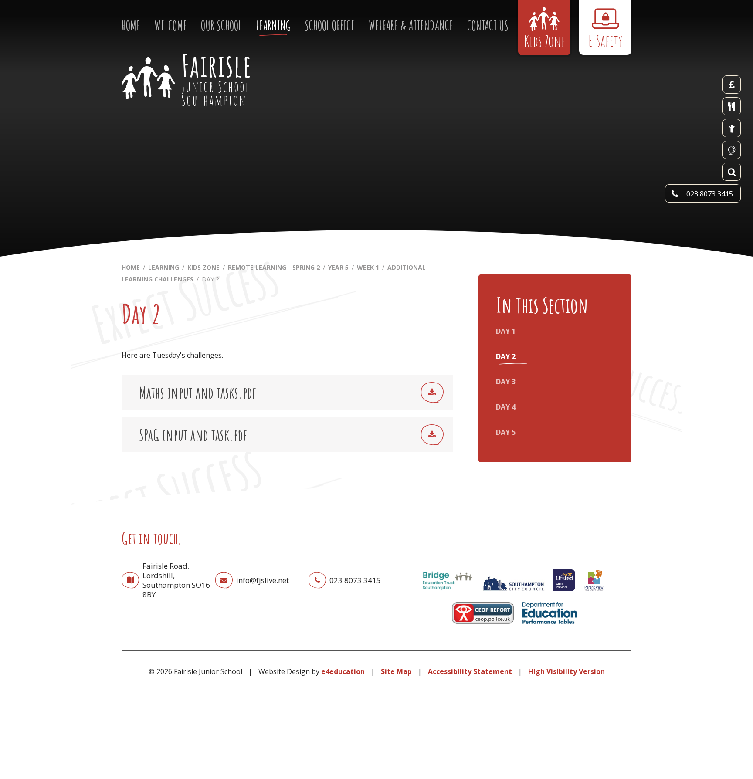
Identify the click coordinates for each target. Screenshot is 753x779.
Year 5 (338, 267)
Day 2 (210, 279)
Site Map (396, 671)
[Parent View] (594, 593)
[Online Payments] (731, 84)
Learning (163, 267)
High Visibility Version (566, 671)
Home (131, 267)
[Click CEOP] (483, 625)
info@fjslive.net (262, 580)
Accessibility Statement (470, 671)
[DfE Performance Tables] (549, 625)
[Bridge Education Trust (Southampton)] (447, 593)
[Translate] (731, 150)
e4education (343, 671)
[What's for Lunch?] (731, 106)
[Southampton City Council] (513, 593)
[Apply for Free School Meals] (731, 128)
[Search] (731, 172)
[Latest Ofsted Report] (564, 593)
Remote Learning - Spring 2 (274, 267)
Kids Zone (203, 267)
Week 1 (368, 267)
